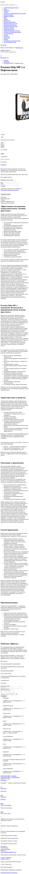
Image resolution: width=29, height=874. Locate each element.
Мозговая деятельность (10, 25)
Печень (6, 35)
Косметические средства (10, 23)
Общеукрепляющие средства (12, 30)
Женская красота (8, 15)
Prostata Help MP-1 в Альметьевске (10, 777)
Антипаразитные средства (11, 7)
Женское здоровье (9, 16)
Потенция (6, 36)
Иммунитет (7, 20)
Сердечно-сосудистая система (12, 40)
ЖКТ (5, 17)
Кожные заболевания (9, 22)
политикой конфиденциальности (10, 190)
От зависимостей (8, 33)
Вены (5, 9)
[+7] (2, 184)
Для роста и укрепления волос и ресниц (15, 13)
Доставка (7, 849)
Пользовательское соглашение (9, 872)
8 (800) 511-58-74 (5, 50)
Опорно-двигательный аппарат (12, 32)
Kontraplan (3, 780)
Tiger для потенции (6, 805)
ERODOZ (3, 797)
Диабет (6, 12)
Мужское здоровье (9, 27)
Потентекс (3, 788)
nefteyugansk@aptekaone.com (8, 852)
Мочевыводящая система (11, 26)
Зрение (6, 19)
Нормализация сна (9, 29)
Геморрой (6, 10)
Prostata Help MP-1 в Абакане (9, 776)
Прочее (6, 39)
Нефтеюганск (19, 47)
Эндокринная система (10, 42)
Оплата (3, 849)
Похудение (7, 38)
